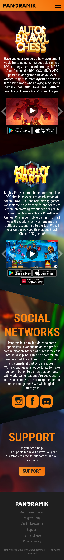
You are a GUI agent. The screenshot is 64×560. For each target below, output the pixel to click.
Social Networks (32, 524)
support (32, 471)
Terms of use (32, 535)
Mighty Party (32, 518)
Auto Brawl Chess (32, 512)
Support (32, 530)
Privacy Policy (32, 541)
